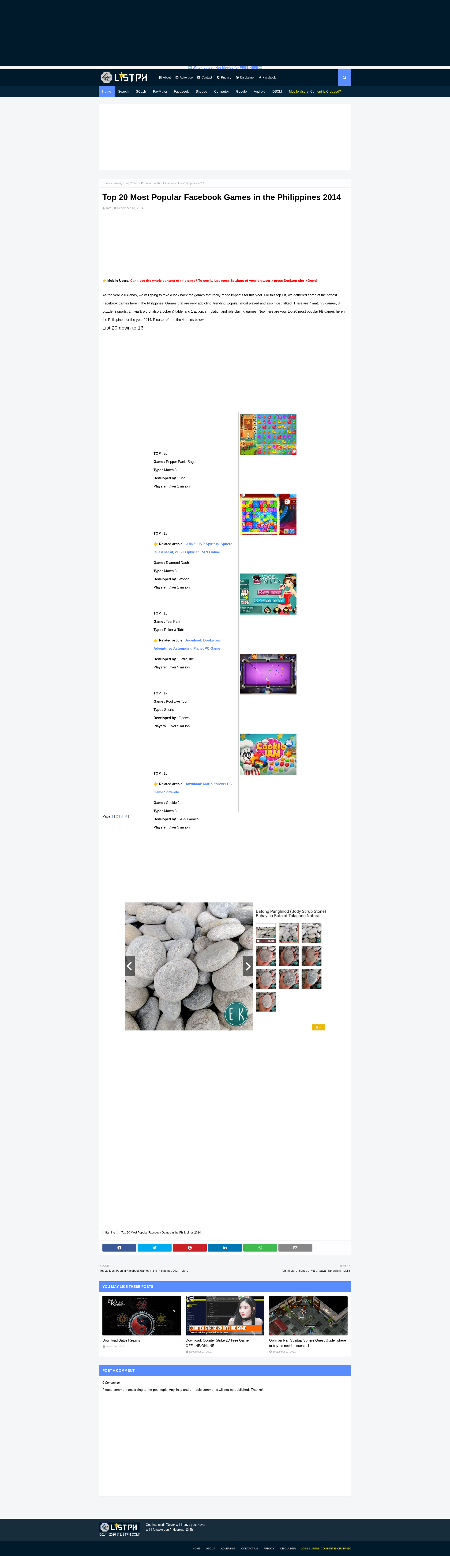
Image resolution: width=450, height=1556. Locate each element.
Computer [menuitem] (221, 91)
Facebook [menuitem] (181, 91)
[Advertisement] (225, 33)
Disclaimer (247, 77)
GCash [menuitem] (141, 91)
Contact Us (249, 1548)
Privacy (226, 77)
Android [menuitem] (259, 91)
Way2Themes (103, 1548)
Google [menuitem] (241, 91)
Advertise (186, 77)
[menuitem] (315, 91)
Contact (207, 77)
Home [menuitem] (106, 91)
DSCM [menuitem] (277, 91)
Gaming (117, 183)
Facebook (269, 77)
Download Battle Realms (121, 1340)
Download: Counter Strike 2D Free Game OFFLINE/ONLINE (217, 1343)
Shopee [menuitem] (201, 91)
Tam (108, 208)
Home (106, 183)
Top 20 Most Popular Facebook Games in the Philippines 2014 (161, 1232)
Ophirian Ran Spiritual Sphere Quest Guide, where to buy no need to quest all (307, 1343)
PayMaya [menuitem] (160, 91)
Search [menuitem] (123, 91)
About (167, 77)
